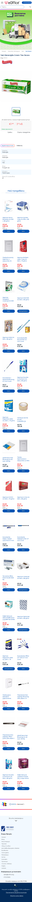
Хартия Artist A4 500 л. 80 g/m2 (8, 338)
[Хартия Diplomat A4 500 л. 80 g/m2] (23, 604)
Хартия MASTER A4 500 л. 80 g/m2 (23, 298)
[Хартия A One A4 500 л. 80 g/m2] (23, 485)
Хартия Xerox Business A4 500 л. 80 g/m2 (8, 219)
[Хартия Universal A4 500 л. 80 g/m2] (23, 564)
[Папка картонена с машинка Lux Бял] (23, 445)
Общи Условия (6, 846)
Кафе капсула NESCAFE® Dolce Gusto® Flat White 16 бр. (9, 618)
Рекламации (5, 855)
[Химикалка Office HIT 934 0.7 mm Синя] (23, 644)
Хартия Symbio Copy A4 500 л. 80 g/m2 (23, 219)
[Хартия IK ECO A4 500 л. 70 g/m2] (9, 485)
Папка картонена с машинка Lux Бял (23, 458)
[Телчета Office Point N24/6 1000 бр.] (9, 564)
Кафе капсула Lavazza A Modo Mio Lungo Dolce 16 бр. (23, 777)
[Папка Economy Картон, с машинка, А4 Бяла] (9, 246)
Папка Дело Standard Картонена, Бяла (7, 697)
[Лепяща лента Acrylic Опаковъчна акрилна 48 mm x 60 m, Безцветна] (23, 406)
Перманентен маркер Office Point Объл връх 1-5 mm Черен (9, 737)
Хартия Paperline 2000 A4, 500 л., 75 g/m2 (9, 418)
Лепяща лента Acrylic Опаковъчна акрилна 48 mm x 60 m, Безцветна (23, 421)
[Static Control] (20, 804)
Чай (23, 51)
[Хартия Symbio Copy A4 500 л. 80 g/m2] (23, 206)
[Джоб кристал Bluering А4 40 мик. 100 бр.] (23, 723)
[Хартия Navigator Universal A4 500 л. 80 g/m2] (9, 286)
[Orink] (12, 804)
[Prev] (1, 804)
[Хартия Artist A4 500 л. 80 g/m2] (9, 326)
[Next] (23, 804)
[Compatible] (5, 804)
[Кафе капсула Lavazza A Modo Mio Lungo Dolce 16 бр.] (23, 763)
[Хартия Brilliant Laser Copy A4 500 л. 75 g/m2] (23, 246)
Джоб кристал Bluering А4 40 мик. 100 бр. (22, 737)
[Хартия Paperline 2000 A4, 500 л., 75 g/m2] (9, 405)
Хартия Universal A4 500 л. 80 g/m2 (23, 577)
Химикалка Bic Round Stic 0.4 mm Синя (22, 339)
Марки (3, 866)
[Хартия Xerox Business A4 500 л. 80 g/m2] (9, 206)
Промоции (5, 861)
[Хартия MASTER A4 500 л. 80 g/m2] (23, 286)
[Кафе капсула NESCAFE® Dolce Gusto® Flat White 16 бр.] (9, 604)
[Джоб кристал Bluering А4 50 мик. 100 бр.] (9, 446)
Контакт (4, 859)
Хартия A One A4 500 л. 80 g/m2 (23, 498)
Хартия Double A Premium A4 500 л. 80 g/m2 (22, 379)
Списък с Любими (7, 863)
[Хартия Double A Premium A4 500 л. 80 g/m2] (23, 365)
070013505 (27, 2)
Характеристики (8, 145)
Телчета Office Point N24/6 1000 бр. (8, 577)
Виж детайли (23, 311)
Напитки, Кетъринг (14, 51)
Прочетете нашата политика (16, 892)
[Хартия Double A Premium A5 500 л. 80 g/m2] (9, 763)
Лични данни (5, 852)
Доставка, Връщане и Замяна (10, 848)
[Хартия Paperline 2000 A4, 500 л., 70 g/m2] (9, 644)
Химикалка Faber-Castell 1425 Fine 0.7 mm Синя (8, 539)
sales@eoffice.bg (9, 874)
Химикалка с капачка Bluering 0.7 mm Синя (8, 379)
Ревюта (19, 145)
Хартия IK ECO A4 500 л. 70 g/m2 (8, 498)
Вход (3, 839)
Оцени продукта (23, 132)
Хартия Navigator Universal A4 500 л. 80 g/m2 (8, 300)
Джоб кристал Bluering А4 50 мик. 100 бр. (8, 459)
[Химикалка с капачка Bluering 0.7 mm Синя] (9, 366)
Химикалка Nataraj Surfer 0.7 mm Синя (23, 538)
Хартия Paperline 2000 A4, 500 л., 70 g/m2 (8, 658)
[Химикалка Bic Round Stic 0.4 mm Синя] (23, 326)
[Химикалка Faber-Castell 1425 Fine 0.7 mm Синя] (9, 525)
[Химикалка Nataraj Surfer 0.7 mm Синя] (23, 525)
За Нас (3, 857)
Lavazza (4, 868)
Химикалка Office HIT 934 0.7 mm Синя (23, 657)
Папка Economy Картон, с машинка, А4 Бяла (8, 260)
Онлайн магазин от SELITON (16, 881)
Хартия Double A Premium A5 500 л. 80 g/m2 (8, 776)
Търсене (4, 843)
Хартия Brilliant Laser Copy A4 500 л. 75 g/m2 (22, 259)
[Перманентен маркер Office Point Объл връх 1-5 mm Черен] (9, 723)
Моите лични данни (16, 896)
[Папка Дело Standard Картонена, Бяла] (9, 683)
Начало (4, 51)
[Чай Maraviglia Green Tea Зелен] (16, 101)
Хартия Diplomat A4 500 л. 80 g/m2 (23, 617)
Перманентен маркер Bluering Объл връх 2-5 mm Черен (23, 697)
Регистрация (6, 841)
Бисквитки (5, 850)
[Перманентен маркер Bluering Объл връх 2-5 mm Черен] (23, 683)
